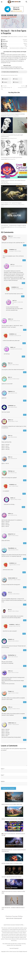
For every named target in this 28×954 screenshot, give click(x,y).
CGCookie (16, 227)
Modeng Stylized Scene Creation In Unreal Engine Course (13, 819)
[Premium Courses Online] (14, 1)
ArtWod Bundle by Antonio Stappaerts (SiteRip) (13, 114)
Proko (14, 159)
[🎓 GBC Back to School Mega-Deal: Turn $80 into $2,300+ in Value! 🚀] (14, 826)
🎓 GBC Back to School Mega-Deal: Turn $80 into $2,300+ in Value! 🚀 (13, 834)
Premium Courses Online (14, 916)
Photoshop (12, 183)
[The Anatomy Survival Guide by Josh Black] (14, 140)
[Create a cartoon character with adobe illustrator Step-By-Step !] (14, 163)
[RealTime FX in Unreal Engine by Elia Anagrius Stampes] (14, 857)
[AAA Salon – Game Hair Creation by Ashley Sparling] (14, 870)
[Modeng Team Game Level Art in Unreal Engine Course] (14, 797)
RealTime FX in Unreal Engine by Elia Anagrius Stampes (12, 863)
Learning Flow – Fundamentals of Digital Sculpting (13, 225)
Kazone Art (20, 36)
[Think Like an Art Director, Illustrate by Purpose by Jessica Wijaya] (14, 884)
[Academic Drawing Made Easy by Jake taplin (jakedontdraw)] (14, 118)
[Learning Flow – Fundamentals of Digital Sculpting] (14, 208)
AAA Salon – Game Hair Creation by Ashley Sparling (11, 876)
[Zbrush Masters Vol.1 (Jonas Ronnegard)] (14, 186)
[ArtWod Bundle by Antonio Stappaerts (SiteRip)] (14, 97)
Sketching (16, 183)
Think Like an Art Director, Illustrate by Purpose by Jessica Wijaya (13, 892)
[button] (1, 2)
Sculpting (19, 204)
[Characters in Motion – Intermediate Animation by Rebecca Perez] (14, 900)
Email (2, 775)
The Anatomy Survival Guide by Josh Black (11, 157)
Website (2, 781)
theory (16, 75)
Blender (12, 227)
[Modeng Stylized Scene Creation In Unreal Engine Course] (14, 812)
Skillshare (20, 183)
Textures (22, 204)
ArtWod (17, 115)
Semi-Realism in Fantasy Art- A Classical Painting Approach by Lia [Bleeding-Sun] (14, 850)
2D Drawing (15, 36)
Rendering (15, 204)
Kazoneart (12, 75)
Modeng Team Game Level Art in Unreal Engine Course (12, 804)
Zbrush (2, 206)
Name (2, 768)
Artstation (11, 204)
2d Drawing (3, 75)
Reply (25, 245)
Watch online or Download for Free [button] (10, 71)
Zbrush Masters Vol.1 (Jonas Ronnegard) (11, 203)
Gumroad (15, 138)
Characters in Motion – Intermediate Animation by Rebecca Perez (13, 908)
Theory (25, 36)
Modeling (20, 227)
